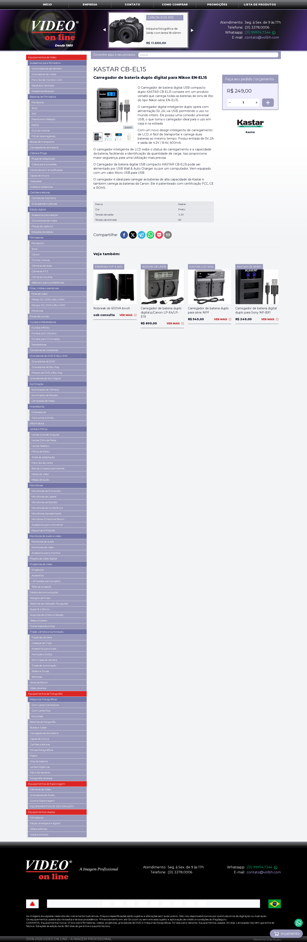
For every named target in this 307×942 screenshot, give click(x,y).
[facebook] (124, 235)
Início (47, 4)
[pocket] (159, 235)
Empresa (90, 4)
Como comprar (175, 4)
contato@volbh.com (262, 37)
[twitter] (133, 235)
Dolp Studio (274, 939)
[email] (168, 235)
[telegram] (142, 235)
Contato (132, 4)
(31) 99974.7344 (257, 32)
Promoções (217, 4)
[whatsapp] (150, 235)
